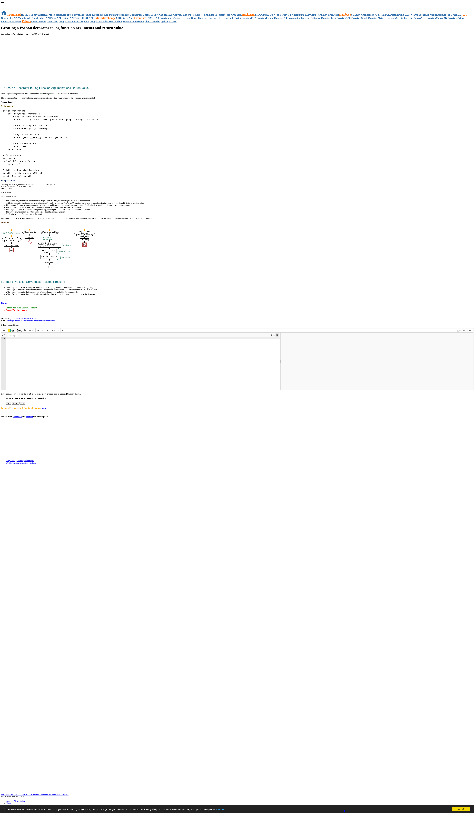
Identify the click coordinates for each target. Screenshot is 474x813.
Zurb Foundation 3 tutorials (138, 14)
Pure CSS (159, 14)
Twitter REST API (83, 18)
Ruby (284, 14)
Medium (16, 403)
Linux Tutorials (152, 21)
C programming (296, 14)
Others (26, 21)
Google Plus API (9, 18)
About (8, 803)
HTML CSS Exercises (158, 18)
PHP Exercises (258, 18)
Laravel (325, 14)
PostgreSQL (396, 14)
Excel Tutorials (38, 21)
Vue (216, 14)
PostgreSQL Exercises (425, 18)
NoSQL (415, 14)
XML (119, 18)
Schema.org (60, 14)
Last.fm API (67, 18)
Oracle (433, 14)
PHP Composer (313, 14)
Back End (248, 14)
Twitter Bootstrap (82, 14)
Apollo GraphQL (452, 14)
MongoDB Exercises (446, 18)
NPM (233, 14)
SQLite (406, 14)
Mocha (226, 14)
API (464, 14)
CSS (31, 14)
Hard (22, 403)
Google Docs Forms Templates (74, 21)
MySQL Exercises (387, 18)
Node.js (277, 14)
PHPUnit (334, 14)
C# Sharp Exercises (320, 18)
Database (345, 14)
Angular (210, 14)
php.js (70, 14)
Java (270, 14)
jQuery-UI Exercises (218, 18)
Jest (221, 14)
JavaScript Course (190, 14)
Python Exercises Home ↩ (17, 310)
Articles (173, 21)
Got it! (461, 809)
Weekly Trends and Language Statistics (21, 463)
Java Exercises (338, 18)
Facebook (17, 417)
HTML (24, 14)
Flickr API (55, 18)
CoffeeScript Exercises (239, 18)
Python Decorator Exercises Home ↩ (21, 308)
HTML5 (49, 14)
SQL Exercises (353, 18)
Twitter (29, 417)
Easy (8, 403)
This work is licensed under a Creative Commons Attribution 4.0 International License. (35, 794)
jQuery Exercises (198, 18)
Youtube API (24, 18)
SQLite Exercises (404, 18)
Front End (14, 14)
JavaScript (39, 14)
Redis (440, 14)
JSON (125, 18)
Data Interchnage (104, 18)
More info (220, 809)
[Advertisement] (30, 42)
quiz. (44, 408)
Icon (203, 14)
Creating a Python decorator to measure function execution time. (31, 321)
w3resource (5, 5)
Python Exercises (274, 18)
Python (264, 14)
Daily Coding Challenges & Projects (20, 461)
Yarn (239, 14)
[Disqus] (237, 569)
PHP (257, 14)
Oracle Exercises (369, 18)
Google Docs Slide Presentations (106, 21)
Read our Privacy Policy (15, 801)
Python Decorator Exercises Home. (23, 318)
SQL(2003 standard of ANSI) (366, 14)
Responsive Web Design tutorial (108, 14)
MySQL (386, 14)
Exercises (140, 18)
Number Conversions (133, 21)
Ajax (131, 18)
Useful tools (52, 21)
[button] (237, 2)
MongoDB (424, 14)
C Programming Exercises (297, 18)
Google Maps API (41, 18)
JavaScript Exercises (179, 18)
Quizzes (164, 21)
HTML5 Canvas (172, 14)
